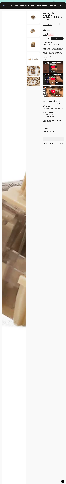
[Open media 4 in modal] (33, 44)
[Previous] (20, 1)
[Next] (46, 1)
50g (48, 29)
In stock (45, 34)
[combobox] (58, 1)
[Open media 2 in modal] (33, 17)
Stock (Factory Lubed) (47, 24)
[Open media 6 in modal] (33, 71)
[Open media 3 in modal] (33, 31)
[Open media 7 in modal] (33, 81)
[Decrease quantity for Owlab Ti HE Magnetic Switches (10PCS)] (44, 38)
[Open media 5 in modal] (33, 58)
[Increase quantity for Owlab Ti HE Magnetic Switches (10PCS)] (49, 38)
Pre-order (51, 34)
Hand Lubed (56, 24)
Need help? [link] (62, 143)
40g (44, 29)
